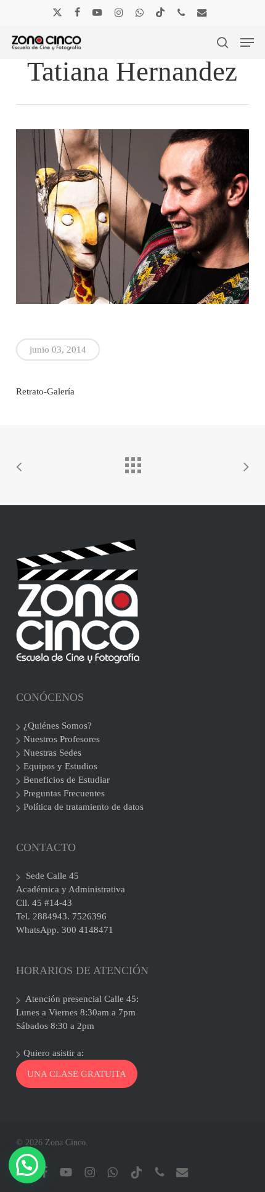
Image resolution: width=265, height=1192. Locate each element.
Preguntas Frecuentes (64, 793)
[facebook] (77, 12)
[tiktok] (160, 12)
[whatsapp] (139, 12)
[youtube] (97, 12)
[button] (247, 42)
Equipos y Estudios (60, 766)
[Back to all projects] (132, 462)
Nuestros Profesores (61, 739)
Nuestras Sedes (52, 753)
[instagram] (119, 12)
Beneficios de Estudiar (66, 780)
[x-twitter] (57, 12)
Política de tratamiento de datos (83, 807)
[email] (202, 12)
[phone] (181, 12)
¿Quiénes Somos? (57, 725)
